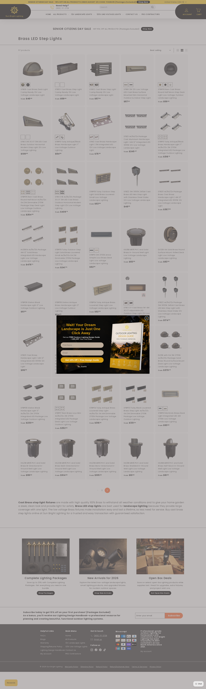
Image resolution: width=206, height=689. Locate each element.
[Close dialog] (147, 318)
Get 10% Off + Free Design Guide (82, 360)
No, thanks (82, 367)
